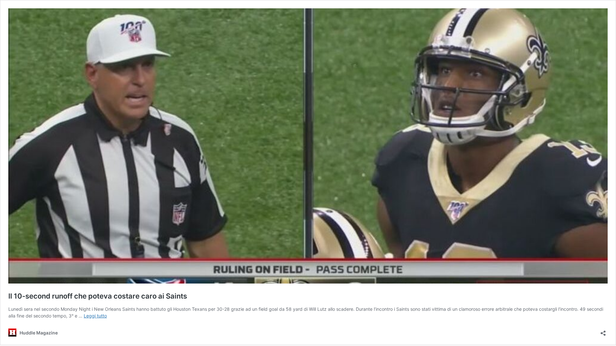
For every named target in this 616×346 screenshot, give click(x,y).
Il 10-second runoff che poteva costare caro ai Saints (97, 296)
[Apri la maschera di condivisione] (603, 331)
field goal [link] (268, 309)
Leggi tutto (95, 315)
